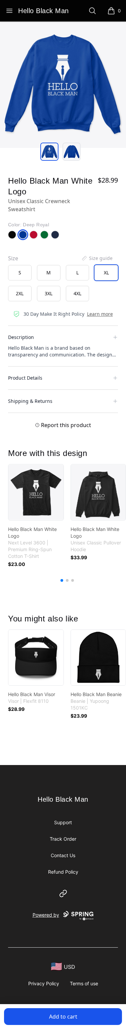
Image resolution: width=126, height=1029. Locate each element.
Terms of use (84, 983)
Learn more (100, 314)
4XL (77, 293)
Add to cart (63, 1016)
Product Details (25, 378)
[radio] (20, 272)
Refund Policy (63, 872)
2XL (20, 293)
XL (106, 272)
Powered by (46, 915)
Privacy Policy (43, 983)
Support (63, 822)
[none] (97, 258)
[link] (36, 492)
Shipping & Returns (30, 401)
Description (21, 337)
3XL (48, 293)
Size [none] (13, 258)
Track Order (63, 839)
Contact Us (63, 855)
